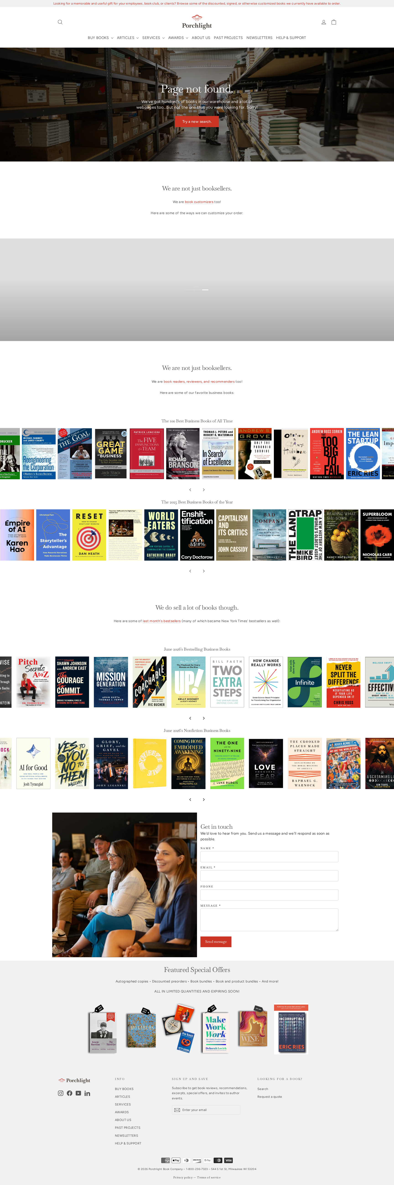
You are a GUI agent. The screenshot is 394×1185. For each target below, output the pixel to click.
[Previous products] (190, 490)
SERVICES (151, 38)
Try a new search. (197, 121)
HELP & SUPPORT (291, 38)
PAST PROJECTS (228, 38)
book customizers (199, 202)
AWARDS (176, 38)
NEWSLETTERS (259, 38)
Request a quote (269, 1096)
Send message (216, 941)
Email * (208, 867)
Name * (207, 848)
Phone (206, 886)
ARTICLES (126, 38)
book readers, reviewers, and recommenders (199, 382)
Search (262, 1089)
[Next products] (204, 490)
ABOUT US (201, 38)
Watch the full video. (200, 296)
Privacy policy (183, 1177)
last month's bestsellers (162, 621)
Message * (210, 906)
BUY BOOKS (99, 38)
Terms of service (209, 1177)
